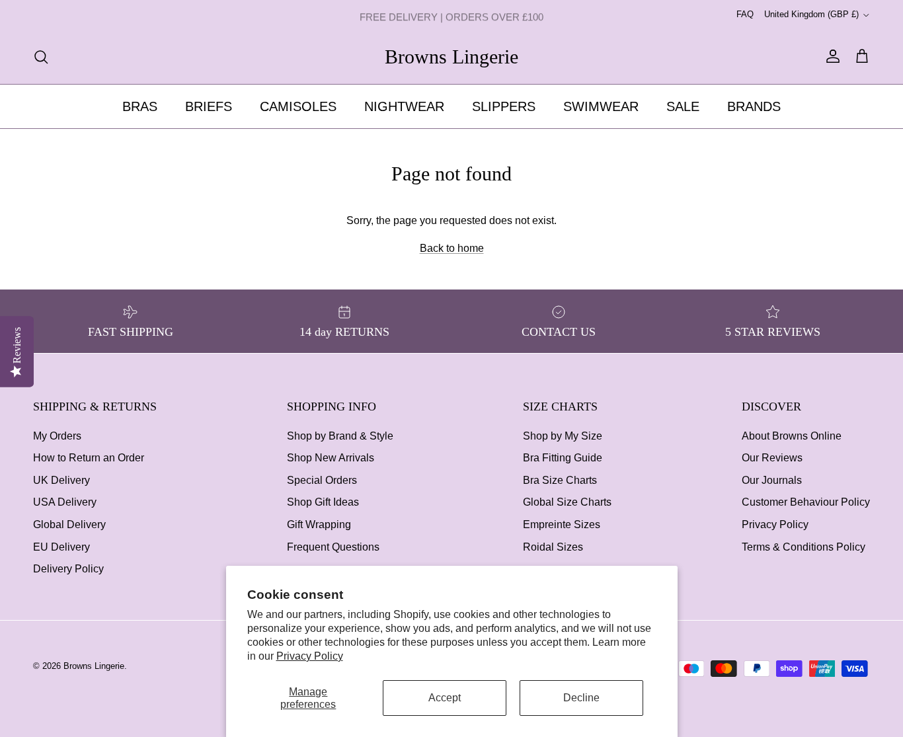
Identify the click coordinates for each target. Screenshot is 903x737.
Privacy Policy (309, 656)
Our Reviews (772, 457)
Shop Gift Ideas (323, 502)
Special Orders (322, 480)
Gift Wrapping (319, 524)
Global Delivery (69, 524)
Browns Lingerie (93, 666)
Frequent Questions (333, 547)
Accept (444, 697)
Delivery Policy (68, 568)
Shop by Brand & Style (340, 436)
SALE (682, 106)
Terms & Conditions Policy (803, 547)
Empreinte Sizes (561, 524)
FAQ (745, 14)
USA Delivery (65, 502)
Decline (581, 697)
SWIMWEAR (601, 106)
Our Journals (772, 480)
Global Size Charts (567, 502)
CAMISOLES (298, 106)
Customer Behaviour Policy (806, 502)
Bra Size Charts (560, 480)
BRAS (139, 106)
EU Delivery (61, 547)
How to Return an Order (88, 457)
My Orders (57, 436)
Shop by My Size (562, 436)
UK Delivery (61, 480)
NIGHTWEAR (404, 106)
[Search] (41, 57)
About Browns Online (792, 436)
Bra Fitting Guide (562, 457)
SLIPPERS (503, 106)
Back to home (452, 248)
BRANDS (754, 106)
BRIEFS (208, 106)
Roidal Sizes (553, 547)
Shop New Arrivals (330, 457)
